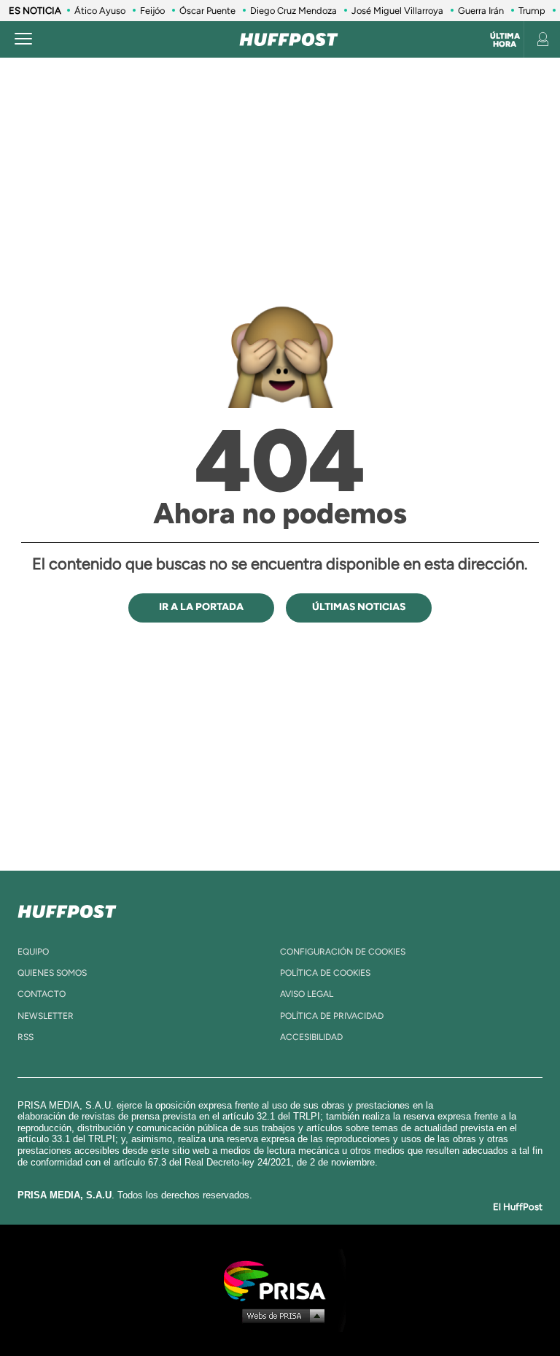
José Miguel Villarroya (397, 10)
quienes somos (52, 973)
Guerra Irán (481, 10)
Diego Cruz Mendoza (293, 10)
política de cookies (325, 973)
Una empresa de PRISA (280, 1280)
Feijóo (152, 10)
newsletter (46, 1016)
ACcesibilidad (311, 1037)
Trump (531, 10)
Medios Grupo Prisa (280, 1315)
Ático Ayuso (99, 10)
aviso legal (306, 994)
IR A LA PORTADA (201, 607)
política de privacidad (332, 1016)
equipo (33, 952)
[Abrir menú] (23, 39)
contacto (42, 994)
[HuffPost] (67, 908)
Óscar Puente (207, 10)
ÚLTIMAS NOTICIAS (358, 607)
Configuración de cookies (342, 952)
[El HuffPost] (288, 39)
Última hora (505, 40)
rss (26, 1037)
